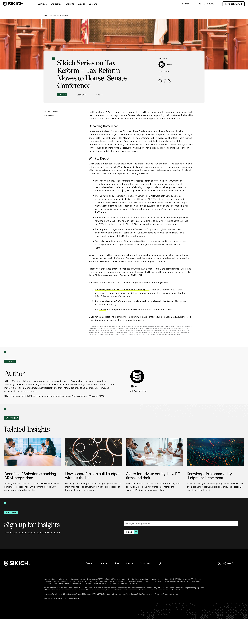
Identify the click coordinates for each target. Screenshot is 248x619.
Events (89, 563)
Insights (70, 4)
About (81, 4)
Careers (93, 4)
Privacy (129, 563)
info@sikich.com (138, 391)
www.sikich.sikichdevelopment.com (106, 320)
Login (159, 563)
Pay (117, 563)
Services (42, 4)
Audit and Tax (65, 16)
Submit (129, 532)
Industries (56, 4)
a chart (102, 309)
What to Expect (48, 115)
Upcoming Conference (50, 111)
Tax (172, 71)
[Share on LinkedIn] (164, 80)
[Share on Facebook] (160, 80)
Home (45, 16)
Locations (104, 563)
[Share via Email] (169, 80)
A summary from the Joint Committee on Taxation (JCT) (122, 289)
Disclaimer (144, 563)
